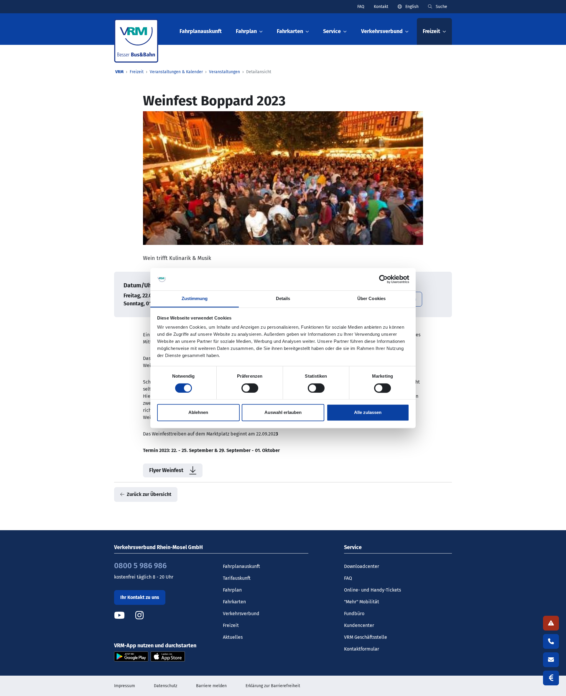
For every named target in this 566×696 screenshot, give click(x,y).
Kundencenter (359, 625)
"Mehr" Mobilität (361, 602)
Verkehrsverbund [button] (382, 31)
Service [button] (332, 31)
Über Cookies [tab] (371, 298)
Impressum (124, 685)
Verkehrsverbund (241, 613)
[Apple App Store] (168, 656)
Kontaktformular (361, 649)
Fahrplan (232, 590)
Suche (441, 6)
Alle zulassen (367, 412)
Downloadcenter (361, 566)
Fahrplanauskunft (201, 31)
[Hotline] (551, 641)
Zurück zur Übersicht (149, 494)
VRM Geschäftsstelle (365, 637)
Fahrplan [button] (246, 31)
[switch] (249, 388)
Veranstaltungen (224, 71)
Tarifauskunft (237, 578)
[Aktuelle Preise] (551, 678)
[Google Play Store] (131, 656)
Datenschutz (165, 685)
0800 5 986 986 (140, 565)
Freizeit (137, 71)
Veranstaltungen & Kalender (176, 71)
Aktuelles (233, 637)
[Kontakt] (551, 659)
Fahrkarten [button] (290, 31)
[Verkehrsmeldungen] (551, 623)
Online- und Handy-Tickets (372, 590)
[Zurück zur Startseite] (136, 41)
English (411, 6)
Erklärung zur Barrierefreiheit (273, 685)
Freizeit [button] (431, 31)
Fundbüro (354, 613)
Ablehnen (198, 412)
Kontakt (381, 6)
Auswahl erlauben (283, 412)
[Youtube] (124, 615)
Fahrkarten (234, 602)
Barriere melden (211, 685)
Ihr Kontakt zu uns (139, 597)
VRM (119, 71)
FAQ (360, 6)
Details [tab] (283, 298)
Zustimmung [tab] (195, 298)
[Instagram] (139, 615)
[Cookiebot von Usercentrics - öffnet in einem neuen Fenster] (383, 279)
